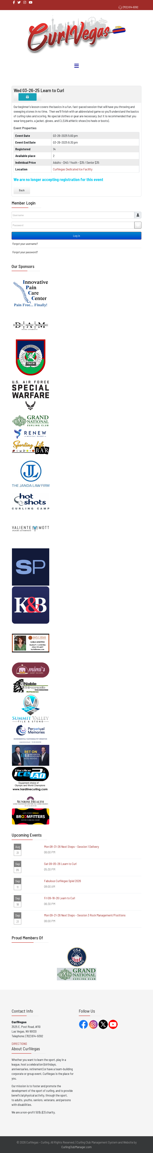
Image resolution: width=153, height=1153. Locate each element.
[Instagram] (24, 2)
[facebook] (14, 2)
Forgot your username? (25, 243)
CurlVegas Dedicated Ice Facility (72, 169)
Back (22, 190)
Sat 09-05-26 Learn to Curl (60, 863)
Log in (76, 235)
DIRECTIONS (19, 1043)
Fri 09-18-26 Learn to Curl (59, 898)
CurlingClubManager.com (76, 1147)
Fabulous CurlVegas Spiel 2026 (62, 881)
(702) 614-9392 (130, 7)
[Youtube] (30, 2)
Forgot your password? (25, 252)
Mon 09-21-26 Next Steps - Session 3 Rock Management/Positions (85, 915)
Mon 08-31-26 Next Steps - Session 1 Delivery (71, 846)
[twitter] (19, 2)
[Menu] (76, 65)
